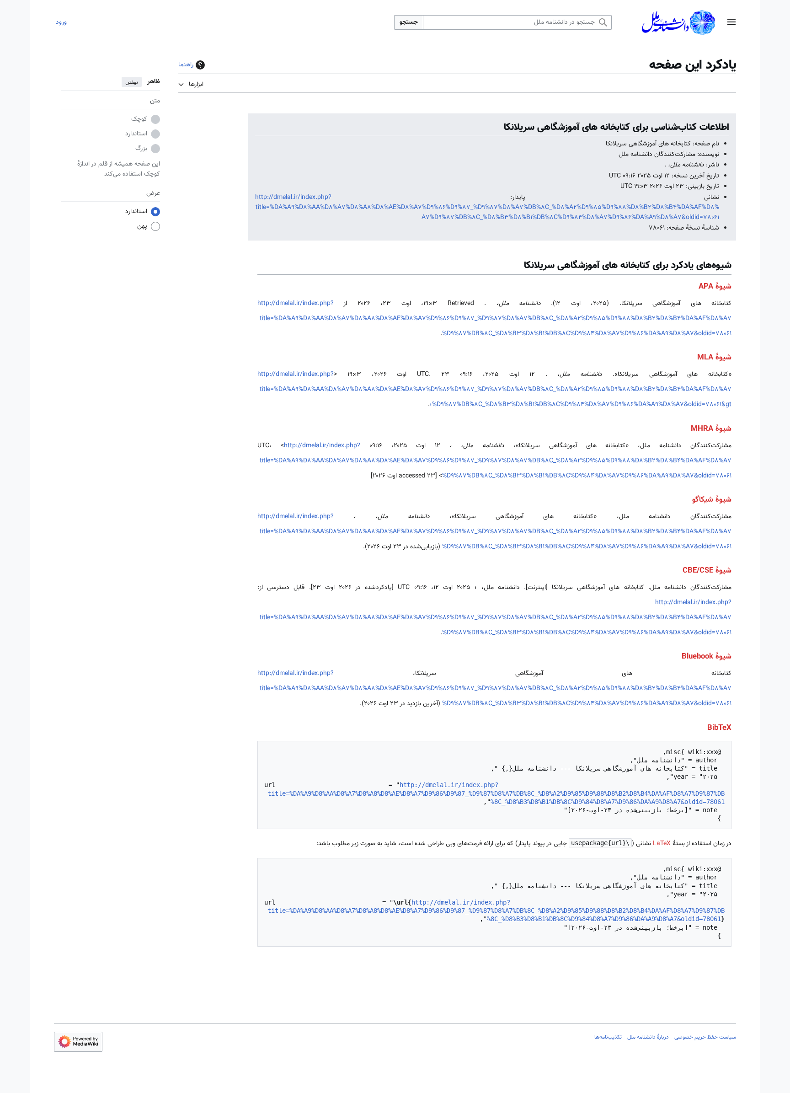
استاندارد (136, 134)
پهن (142, 226)
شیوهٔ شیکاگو (711, 500)
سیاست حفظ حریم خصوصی (705, 1037)
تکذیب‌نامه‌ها (608, 1037)
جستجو (409, 22)
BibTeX (719, 728)
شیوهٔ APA (715, 287)
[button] (731, 23)
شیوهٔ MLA (714, 358)
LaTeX (662, 844)
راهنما (185, 65)
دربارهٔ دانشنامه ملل (648, 1037)
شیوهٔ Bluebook (706, 657)
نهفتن (131, 82)
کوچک (139, 119)
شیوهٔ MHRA (711, 429)
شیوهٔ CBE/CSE (707, 571)
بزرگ (141, 149)
